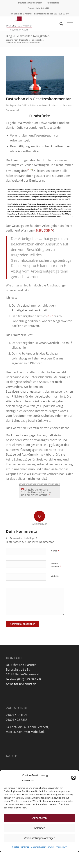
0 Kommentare (38, 105)
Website (55, 576)
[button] (73, 778)
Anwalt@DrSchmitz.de (21, 684)
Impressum (61, 846)
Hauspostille (53, 2)
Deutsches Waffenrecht (30, 2)
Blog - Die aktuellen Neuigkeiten (28, 36)
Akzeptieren (39, 817)
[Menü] (68, 23)
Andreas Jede (13, 110)
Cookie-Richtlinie (20, 846)
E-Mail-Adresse (56, 565)
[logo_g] (33, 23)
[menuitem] (30, 3)
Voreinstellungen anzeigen (39, 838)
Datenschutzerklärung (42, 846)
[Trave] (35, 75)
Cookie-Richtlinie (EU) (38, 8)
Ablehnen (39, 827)
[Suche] (59, 23)
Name (55, 550)
